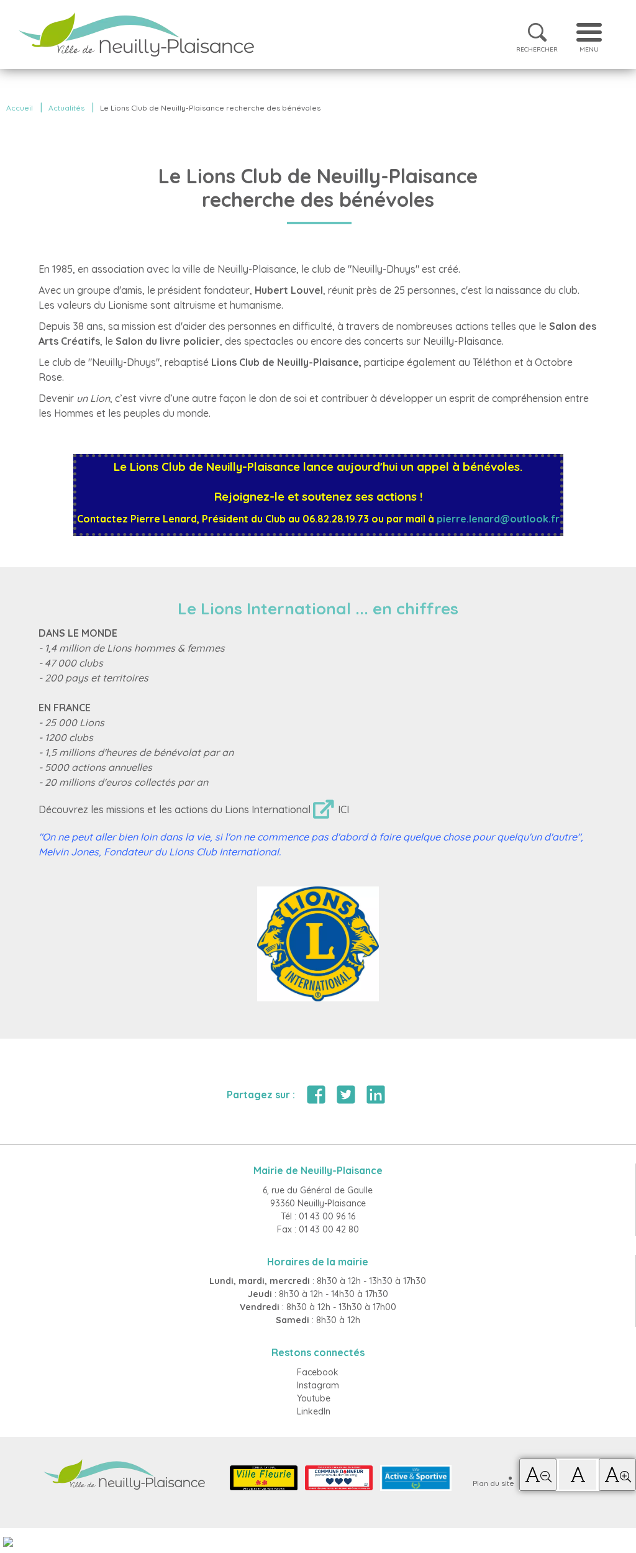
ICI (343, 809)
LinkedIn (313, 1411)
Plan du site (493, 1483)
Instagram (318, 1385)
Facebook (317, 1372)
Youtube (313, 1398)
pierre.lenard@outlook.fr (498, 518)
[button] (537, 1475)
